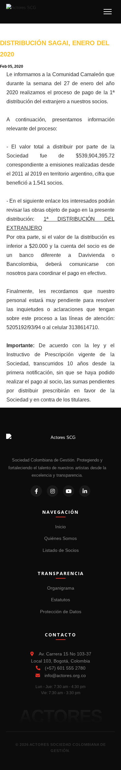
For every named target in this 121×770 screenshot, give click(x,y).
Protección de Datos (60, 611)
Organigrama (60, 588)
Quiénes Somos (60, 538)
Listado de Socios (61, 550)
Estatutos (60, 599)
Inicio (60, 526)
